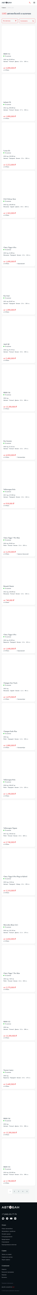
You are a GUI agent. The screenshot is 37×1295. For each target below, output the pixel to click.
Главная (4, 7)
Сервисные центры (7, 1257)
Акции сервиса (6, 1259)
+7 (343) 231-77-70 (9, 1214)
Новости (4, 1269)
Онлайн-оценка (6, 1234)
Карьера (4, 1274)
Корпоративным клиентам (9, 1244)
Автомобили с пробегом (8, 1231)
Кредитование (6, 1239)
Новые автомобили (7, 1228)
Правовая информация (7, 1283)
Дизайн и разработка (8, 1287)
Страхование (5, 1242)
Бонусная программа (8, 1272)
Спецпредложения (7, 1236)
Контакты (4, 1277)
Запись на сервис (7, 1254)
